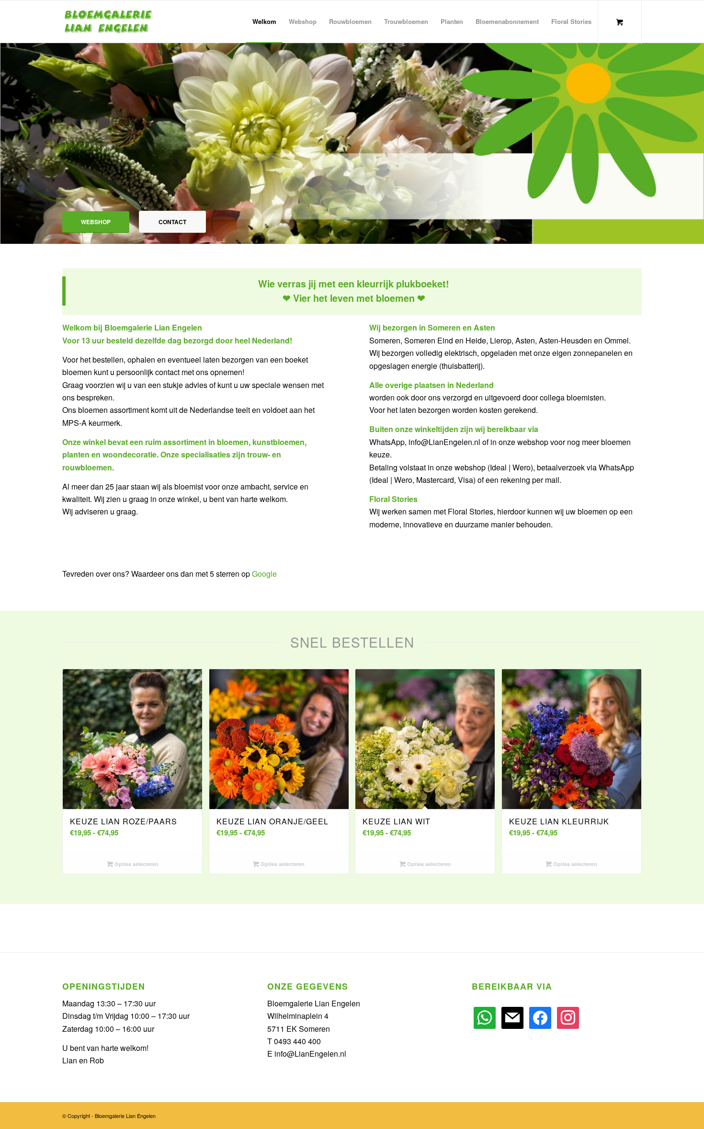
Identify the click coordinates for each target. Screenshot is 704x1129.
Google (264, 573)
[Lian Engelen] (108, 21)
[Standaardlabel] (540, 1016)
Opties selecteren (136, 863)
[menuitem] (264, 21)
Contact (172, 221)
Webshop (96, 221)
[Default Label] (485, 1016)
